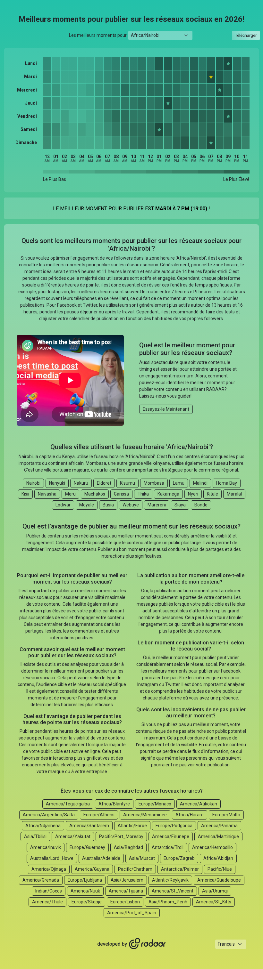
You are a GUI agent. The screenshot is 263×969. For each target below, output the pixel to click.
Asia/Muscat (142, 858)
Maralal (234, 494)
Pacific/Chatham (135, 869)
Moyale (86, 504)
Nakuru (81, 483)
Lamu (178, 483)
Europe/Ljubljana (85, 880)
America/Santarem (89, 825)
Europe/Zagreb (179, 858)
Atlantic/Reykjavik (170, 880)
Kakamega (168, 494)
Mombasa (154, 483)
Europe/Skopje (87, 901)
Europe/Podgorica (174, 825)
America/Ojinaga (48, 869)
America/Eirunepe (170, 836)
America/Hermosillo (212, 847)
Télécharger (246, 35)
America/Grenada (40, 880)
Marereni (157, 504)
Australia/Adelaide (101, 858)
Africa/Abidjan (218, 858)
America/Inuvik (45, 847)
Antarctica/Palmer (180, 869)
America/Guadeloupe (219, 880)
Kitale (212, 494)
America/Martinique (218, 836)
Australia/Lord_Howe (51, 858)
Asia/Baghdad (128, 847)
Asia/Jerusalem (127, 880)
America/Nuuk (85, 890)
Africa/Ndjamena (43, 825)
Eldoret (104, 483)
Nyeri (193, 494)
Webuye (131, 504)
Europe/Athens (99, 814)
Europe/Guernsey (87, 847)
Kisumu (127, 483)
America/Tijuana (126, 890)
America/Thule (47, 901)
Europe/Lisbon (125, 901)
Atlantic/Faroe (132, 825)
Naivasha (47, 494)
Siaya (180, 504)
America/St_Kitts (213, 901)
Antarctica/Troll (167, 847)
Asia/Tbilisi (35, 836)
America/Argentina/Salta (49, 814)
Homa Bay (226, 483)
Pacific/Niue (220, 869)
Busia (108, 504)
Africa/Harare (189, 814)
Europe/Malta (226, 814)
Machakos (94, 494)
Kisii (25, 494)
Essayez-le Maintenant (166, 409)
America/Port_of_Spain (131, 912)
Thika (143, 494)
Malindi (200, 483)
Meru (70, 494)
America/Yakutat (72, 836)
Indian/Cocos (48, 890)
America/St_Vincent (172, 890)
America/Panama (219, 825)
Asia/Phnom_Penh (167, 901)
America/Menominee (145, 814)
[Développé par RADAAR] (131, 943)
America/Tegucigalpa (68, 803)
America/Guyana (92, 869)
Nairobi (33, 483)
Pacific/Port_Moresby (121, 836)
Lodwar (63, 504)
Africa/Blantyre (114, 803)
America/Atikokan (198, 803)
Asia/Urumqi (215, 890)
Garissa (121, 494)
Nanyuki (57, 483)
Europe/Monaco (155, 803)
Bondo (201, 504)
